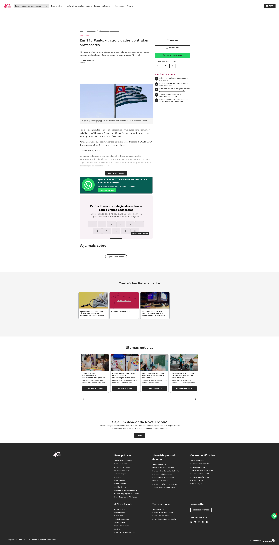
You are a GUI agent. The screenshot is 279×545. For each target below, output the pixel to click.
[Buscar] (46, 6)
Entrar (269, 6)
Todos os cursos (197, 460)
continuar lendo (116, 173)
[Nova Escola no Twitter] (195, 522)
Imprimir (174, 40)
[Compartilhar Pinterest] (172, 66)
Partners (118, 529)
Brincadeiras (119, 480)
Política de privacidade (161, 516)
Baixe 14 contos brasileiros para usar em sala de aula (172, 79)
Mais (129, 6)
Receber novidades (201, 510)
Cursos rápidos (196, 480)
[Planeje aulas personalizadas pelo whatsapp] (274, 516)
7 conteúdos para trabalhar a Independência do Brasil (168, 95)
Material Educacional (161, 481)
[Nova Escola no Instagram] (199, 522)
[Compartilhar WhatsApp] (158, 66)
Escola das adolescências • (125, 490)
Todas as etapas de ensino (109, 31)
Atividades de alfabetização (163, 487)
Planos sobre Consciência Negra (165, 471)
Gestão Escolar (120, 487)
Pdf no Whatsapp (174, 55)
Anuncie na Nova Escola (124, 532)
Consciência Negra (122, 467)
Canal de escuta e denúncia (164, 519)
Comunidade (120, 6)
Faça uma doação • (122, 526)
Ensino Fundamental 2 (199, 474)
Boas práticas (56, 6)
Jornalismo (91, 31)
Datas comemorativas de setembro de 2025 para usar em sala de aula (172, 101)
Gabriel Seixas (88, 60)
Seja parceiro (119, 522)
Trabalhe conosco (121, 519)
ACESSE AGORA (107, 190)
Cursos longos (196, 484)
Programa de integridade (162, 512)
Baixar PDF (174, 48)
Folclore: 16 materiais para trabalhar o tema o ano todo (172, 84)
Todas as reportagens (123, 460)
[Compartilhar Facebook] (165, 66)
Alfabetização (120, 474)
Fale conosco (119, 512)
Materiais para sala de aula (78, 6)
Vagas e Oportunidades (116, 257)
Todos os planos (159, 464)
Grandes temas (120, 464)
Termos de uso (158, 509)
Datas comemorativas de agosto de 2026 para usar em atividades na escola (173, 90)
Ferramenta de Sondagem (163, 467)
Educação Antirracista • (200, 464)
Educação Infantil (121, 470)
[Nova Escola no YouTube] (207, 522)
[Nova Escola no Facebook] (191, 522)
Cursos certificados (102, 6)
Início (81, 31)
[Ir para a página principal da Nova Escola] (7, 6)
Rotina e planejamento (199, 477)
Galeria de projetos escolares (126, 494)
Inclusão (118, 477)
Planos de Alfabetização (162, 474)
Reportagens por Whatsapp (125, 497)
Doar (139, 435)
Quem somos (119, 516)
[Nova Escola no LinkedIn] (202, 522)
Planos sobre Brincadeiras (163, 477)
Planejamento (120, 484)
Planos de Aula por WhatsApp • (165, 484)
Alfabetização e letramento (201, 470)
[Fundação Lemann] (269, 540)
